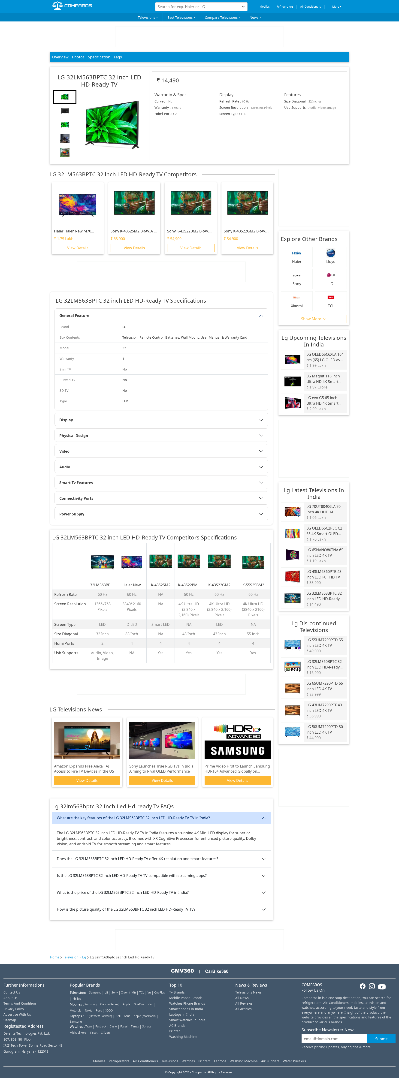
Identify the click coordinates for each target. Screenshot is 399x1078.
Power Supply (71, 514)
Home (54, 957)
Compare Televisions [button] (221, 17)
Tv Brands (177, 992)
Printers (204, 1061)
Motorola (76, 1010)
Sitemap (9, 1020)
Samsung (95, 992)
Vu (149, 992)
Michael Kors (78, 1033)
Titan (88, 1026)
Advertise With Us (17, 1014)
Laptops (220, 1061)
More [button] (335, 7)
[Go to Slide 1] (64, 97)
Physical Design (73, 435)
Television (71, 957)
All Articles (243, 1009)
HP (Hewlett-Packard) (98, 1016)
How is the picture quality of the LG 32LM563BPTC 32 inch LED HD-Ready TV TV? (126, 909)
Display (66, 419)
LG (106, 992)
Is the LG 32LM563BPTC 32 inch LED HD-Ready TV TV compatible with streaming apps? (132, 875)
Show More (311, 318)
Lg (84, 957)
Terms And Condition (19, 1003)
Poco (99, 1010)
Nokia (88, 1010)
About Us (10, 998)
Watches (188, 1061)
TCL (141, 992)
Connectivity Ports (76, 498)
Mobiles (265, 7)
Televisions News (248, 992)
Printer (174, 1031)
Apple (126, 1004)
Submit (381, 1038)
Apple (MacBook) (145, 1016)
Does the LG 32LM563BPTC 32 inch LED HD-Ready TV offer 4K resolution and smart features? (137, 858)
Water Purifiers (294, 1061)
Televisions (169, 1061)
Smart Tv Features (76, 482)
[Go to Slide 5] (64, 152)
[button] (112, 125)
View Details (77, 248)
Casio (113, 1026)
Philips (77, 999)
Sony (115, 992)
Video (64, 451)
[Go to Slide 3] (64, 124)
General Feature (74, 315)
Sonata (146, 1026)
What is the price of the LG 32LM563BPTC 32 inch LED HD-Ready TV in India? (123, 892)
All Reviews (244, 1003)
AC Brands (177, 1025)
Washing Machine (183, 1036)
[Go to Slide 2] (64, 110)
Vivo (150, 1004)
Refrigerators (284, 7)
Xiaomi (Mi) (128, 992)
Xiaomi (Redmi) (109, 1004)
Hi (153, 5)
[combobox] (158, 6)
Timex (135, 1026)
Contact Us (11, 992)
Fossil (123, 1026)
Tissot (93, 1033)
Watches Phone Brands (187, 1003)
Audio (64, 467)
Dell (118, 1016)
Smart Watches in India (187, 1020)
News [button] (254, 17)
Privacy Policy (13, 1009)
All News (242, 998)
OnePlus (159, 992)
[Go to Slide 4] (64, 138)
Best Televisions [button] (180, 17)
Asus (127, 1016)
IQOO (109, 1010)
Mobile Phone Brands (186, 998)
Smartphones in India (186, 1009)
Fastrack (100, 1026)
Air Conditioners (310, 7)
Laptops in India (181, 1014)
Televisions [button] (146, 17)
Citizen (105, 1033)
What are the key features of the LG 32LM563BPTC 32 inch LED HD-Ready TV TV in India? (133, 817)
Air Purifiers (270, 1061)
